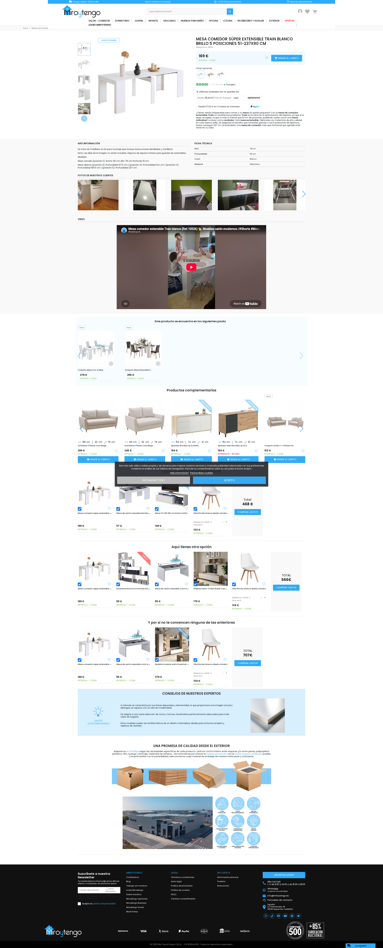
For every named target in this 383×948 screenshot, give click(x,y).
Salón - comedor (99, 20)
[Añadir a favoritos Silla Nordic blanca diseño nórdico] (225, 508)
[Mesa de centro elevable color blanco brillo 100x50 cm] (172, 569)
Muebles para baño (192, 20)
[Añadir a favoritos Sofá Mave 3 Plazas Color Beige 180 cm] (116, 450)
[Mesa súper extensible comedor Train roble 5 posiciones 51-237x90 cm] (211, 74)
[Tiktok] (272, 916)
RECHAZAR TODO (154, 480)
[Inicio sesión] (300, 11)
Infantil (153, 20)
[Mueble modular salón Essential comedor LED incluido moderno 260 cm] (172, 644)
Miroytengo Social (135, 907)
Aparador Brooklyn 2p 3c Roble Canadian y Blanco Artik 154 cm (186, 445)
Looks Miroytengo (100, 24)
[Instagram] (266, 916)
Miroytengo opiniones (137, 898)
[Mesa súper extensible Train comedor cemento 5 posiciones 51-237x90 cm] (221, 74)
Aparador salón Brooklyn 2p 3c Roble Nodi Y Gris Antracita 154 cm (233, 445)
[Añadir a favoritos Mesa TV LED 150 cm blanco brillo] (186, 508)
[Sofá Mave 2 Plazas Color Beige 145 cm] (144, 417)
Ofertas (289, 20)
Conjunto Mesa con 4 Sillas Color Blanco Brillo (91, 370)
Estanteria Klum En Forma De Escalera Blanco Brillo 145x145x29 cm (148, 588)
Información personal (227, 877)
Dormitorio (122, 20)
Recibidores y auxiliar (251, 20)
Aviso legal (176, 881)
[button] (84, 118)
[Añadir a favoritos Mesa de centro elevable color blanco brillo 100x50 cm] (186, 584)
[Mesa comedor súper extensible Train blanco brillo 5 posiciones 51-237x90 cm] (95, 493)
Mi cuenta (223, 872)
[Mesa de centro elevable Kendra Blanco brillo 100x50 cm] (133, 493)
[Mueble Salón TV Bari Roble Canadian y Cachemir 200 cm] (211, 569)
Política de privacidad (181, 885)
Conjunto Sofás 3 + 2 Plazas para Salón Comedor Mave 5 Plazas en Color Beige (280, 445)
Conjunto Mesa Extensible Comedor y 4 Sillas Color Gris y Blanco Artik (138, 370)
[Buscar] (230, 11)
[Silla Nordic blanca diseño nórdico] (211, 493)
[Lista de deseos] (307, 11)
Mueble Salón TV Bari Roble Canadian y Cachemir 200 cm (222, 588)
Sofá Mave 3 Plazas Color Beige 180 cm (93, 445)
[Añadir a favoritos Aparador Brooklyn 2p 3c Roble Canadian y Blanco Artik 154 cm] (209, 450)
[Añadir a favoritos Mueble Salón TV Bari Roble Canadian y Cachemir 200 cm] (225, 584)
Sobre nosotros (133, 894)
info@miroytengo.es (278, 895)
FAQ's (173, 894)
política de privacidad (104, 903)
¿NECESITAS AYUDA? (284, 874)
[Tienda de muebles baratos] (82, 11)
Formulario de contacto (280, 900)
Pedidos (221, 881)
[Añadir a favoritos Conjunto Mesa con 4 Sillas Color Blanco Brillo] (111, 364)
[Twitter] (298, 916)
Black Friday (132, 911)
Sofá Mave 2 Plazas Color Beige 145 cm (139, 445)
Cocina (227, 20)
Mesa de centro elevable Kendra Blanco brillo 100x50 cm (144, 513)
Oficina (213, 20)
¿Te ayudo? (357, 946)
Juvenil (138, 20)
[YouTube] (285, 916)
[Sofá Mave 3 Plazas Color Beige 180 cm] (98, 417)
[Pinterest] (292, 916)
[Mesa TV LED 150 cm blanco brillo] (172, 493)
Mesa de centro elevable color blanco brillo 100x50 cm (182, 588)
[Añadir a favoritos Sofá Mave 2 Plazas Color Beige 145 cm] (162, 450)
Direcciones (223, 885)
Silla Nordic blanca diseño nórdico (210, 513)
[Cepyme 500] (295, 930)
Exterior (274, 20)
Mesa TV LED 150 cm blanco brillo (171, 513)
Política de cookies (180, 890)
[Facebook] (278, 916)
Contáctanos (132, 877)
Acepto (229, 480)
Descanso (169, 20)
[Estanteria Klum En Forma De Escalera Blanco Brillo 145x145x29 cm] (133, 569)
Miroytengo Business (136, 903)
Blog (128, 881)
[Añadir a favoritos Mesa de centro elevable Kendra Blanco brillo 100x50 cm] (148, 508)
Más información (179, 472)
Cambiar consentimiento (183, 898)
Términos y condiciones (182, 877)
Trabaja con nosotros (136, 885)
